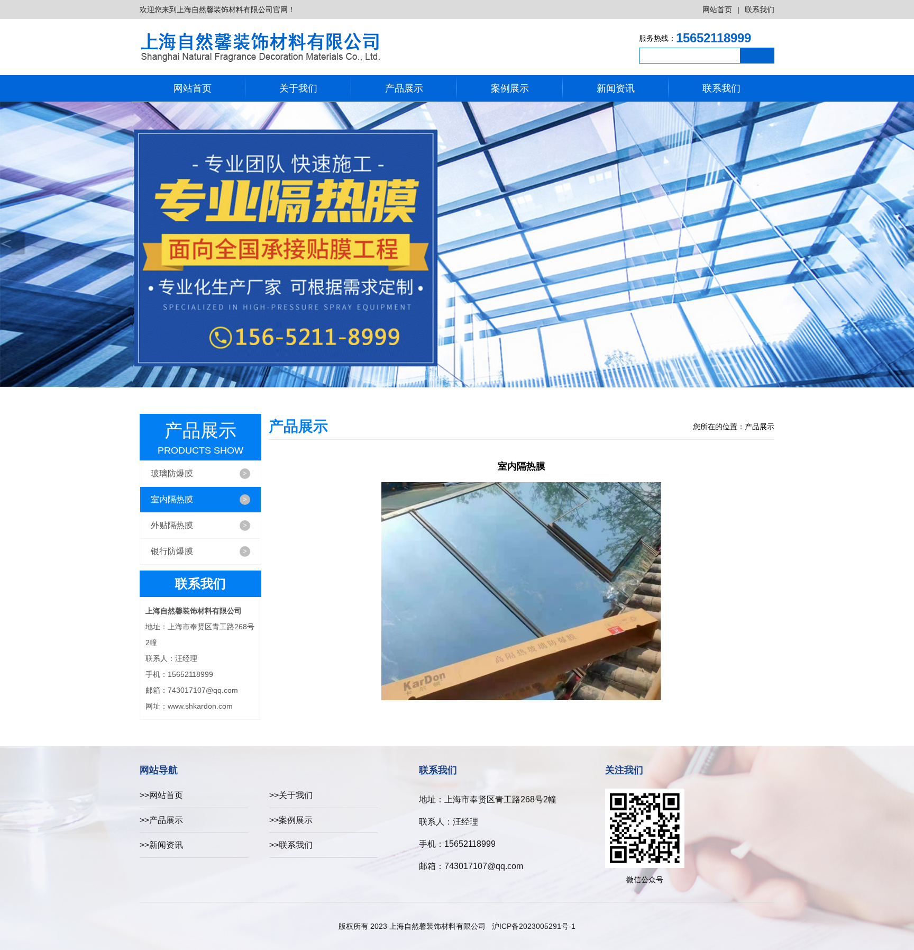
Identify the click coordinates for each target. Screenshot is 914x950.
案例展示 (510, 88)
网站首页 (717, 9)
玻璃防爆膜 (199, 473)
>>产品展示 (161, 820)
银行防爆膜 (199, 551)
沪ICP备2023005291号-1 (533, 926)
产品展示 (404, 88)
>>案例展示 (291, 820)
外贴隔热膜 (199, 525)
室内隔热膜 (199, 499)
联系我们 (759, 9)
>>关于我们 (291, 795)
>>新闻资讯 (161, 844)
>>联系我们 (291, 844)
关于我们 (298, 88)
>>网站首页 (161, 795)
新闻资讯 (616, 88)
